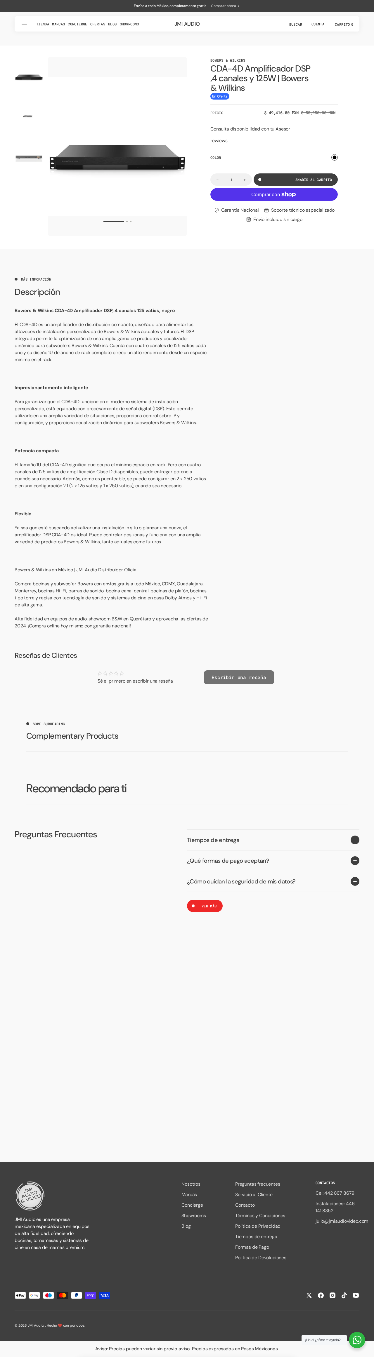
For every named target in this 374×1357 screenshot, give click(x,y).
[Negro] (334, 157)
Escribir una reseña (239, 677)
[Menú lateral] (25, 23)
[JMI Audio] (53, 1196)
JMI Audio (36, 1325)
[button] (295, 23)
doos (80, 1325)
